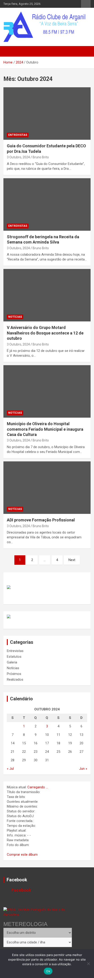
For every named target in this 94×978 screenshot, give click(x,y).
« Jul (10, 769)
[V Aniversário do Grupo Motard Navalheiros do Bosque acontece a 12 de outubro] (47, 295)
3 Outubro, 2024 (18, 157)
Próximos (14, 674)
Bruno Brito (41, 157)
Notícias (15, 316)
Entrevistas (17, 135)
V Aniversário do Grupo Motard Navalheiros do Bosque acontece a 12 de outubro (45, 333)
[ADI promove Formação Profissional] (47, 487)
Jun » (83, 769)
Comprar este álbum (22, 854)
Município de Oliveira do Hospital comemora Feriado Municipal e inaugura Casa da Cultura (45, 429)
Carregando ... (37, 787)
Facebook (17, 879)
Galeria (12, 662)
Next (71, 560)
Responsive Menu (86, 4)
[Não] (88, 963)
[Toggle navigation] (9, 51)
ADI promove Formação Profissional (41, 520)
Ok (48, 971)
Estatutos (14, 657)
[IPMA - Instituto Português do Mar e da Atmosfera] (37, 912)
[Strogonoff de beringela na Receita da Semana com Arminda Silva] (47, 204)
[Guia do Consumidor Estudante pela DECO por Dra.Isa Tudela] (47, 113)
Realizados (15, 679)
